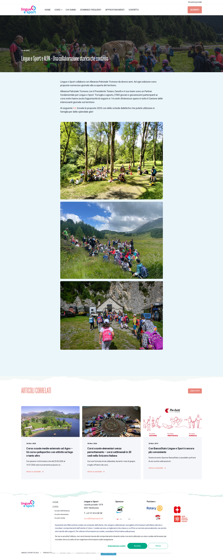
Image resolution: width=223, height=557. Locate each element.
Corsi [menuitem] (58, 10)
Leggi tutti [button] (195, 391)
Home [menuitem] (47, 10)
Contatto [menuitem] (134, 10)
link (75, 108)
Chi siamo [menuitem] (71, 10)
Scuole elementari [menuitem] (61, 514)
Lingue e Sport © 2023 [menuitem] (30, 553)
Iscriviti (194, 10)
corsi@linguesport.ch (93, 518)
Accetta (137, 546)
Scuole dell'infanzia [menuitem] (62, 511)
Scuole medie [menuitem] (59, 518)
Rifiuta (158, 546)
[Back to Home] (28, 9)
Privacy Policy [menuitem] (49, 553)
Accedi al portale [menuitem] (195, 2)
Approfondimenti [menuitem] (115, 10)
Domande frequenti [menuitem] (90, 10)
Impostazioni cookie (116, 546)
